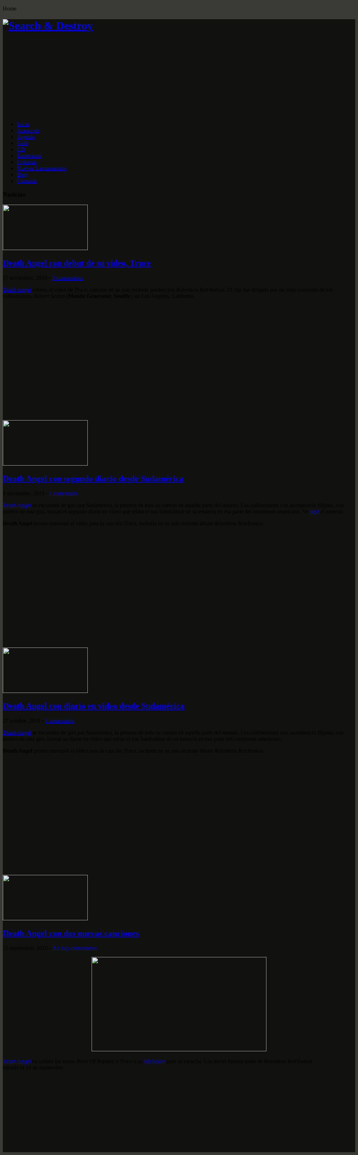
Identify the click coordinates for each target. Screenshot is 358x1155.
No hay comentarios (74, 948)
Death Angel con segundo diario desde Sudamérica (93, 478)
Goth (22, 143)
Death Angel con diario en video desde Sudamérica (93, 705)
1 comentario (63, 493)
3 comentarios (67, 278)
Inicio (23, 124)
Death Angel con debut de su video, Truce (77, 263)
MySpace (154, 1061)
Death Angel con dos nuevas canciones (71, 933)
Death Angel (17, 290)
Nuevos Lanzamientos (41, 168)
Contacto (27, 181)
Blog (22, 174)
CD (21, 149)
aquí (314, 511)
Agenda (25, 137)
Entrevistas (29, 156)
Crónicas (26, 162)
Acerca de (28, 130)
